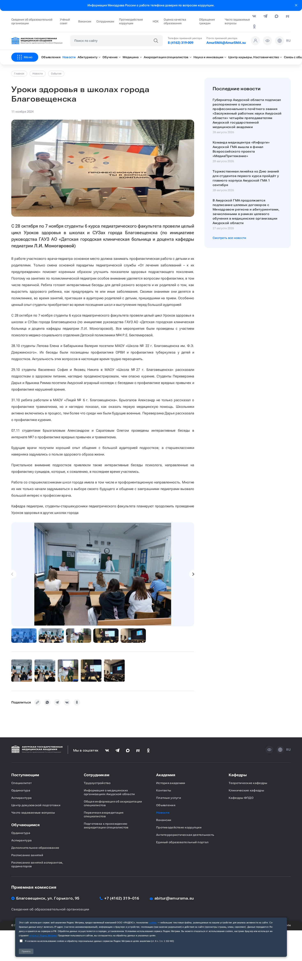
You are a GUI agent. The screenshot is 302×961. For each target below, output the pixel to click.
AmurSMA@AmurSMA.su (226, 43)
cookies (153, 922)
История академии (170, 783)
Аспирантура (21, 797)
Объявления (165, 805)
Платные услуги (168, 797)
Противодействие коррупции (131, 21)
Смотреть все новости (229, 237)
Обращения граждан (207, 21)
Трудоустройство (97, 783)
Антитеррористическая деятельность (185, 834)
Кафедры (238, 775)
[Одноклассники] (77, 702)
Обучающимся (25, 825)
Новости (37, 73)
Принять (26, 951)
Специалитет (21, 783)
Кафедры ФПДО (241, 797)
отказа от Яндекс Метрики (43, 935)
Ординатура (20, 790)
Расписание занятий (27, 855)
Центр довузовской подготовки (35, 805)
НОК (156, 21)
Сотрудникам (105, 21)
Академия (165, 775)
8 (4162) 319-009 (180, 43)
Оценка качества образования (175, 21)
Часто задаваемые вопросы (237, 21)
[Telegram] (57, 702)
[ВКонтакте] (67, 702)
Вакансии (84, 21)
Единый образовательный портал (182, 842)
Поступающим (25, 775)
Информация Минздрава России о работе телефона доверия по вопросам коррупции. (151, 5)
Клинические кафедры (246, 790)
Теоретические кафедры (248, 783)
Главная (19, 73)
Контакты (163, 790)
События (56, 73)
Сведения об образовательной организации (31, 21)
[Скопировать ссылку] (37, 702)
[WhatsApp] (47, 702)
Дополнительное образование (35, 847)
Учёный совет (65, 21)
